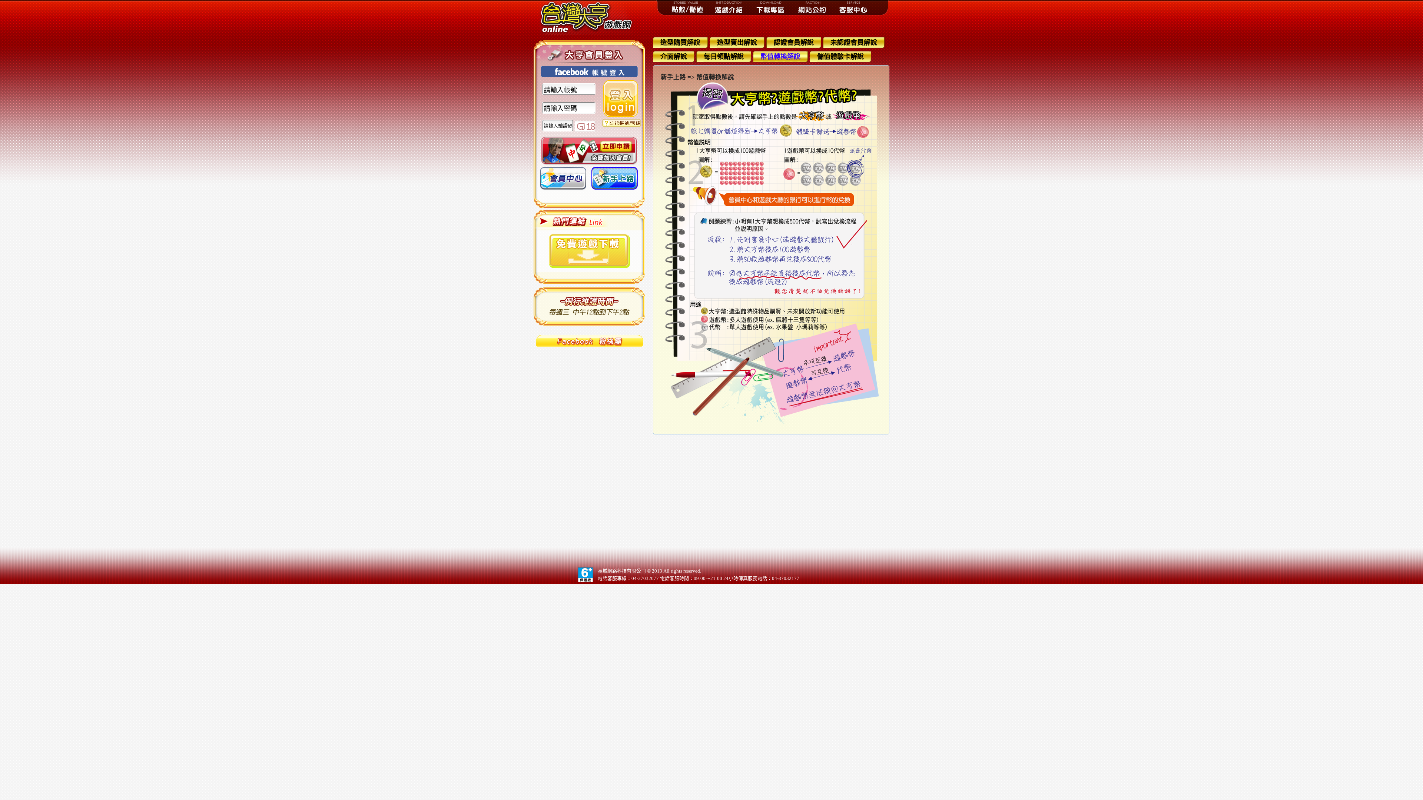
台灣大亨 (589, 17)
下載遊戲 (589, 251)
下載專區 (771, 7)
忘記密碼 (621, 123)
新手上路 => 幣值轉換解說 (697, 77)
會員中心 (563, 181)
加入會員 (589, 151)
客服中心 (854, 7)
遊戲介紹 (729, 7)
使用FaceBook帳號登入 (589, 71)
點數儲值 (688, 7)
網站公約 (812, 7)
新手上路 (614, 181)
